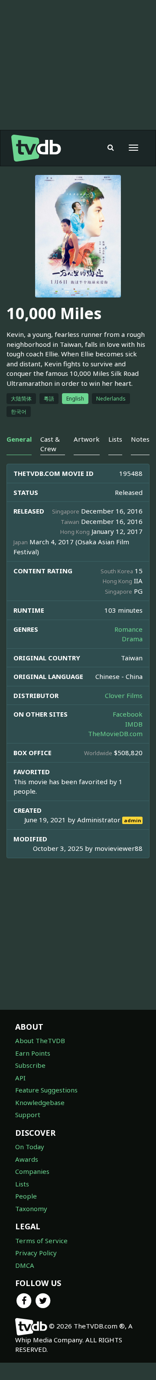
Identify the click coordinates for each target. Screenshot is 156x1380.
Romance (128, 629)
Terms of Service (41, 1240)
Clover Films (124, 695)
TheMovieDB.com (115, 733)
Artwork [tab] (87, 439)
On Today (29, 1146)
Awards (26, 1159)
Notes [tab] (140, 439)
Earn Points (32, 1053)
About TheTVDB (40, 1040)
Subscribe (30, 1065)
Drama (132, 638)
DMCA (24, 1265)
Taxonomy (31, 1208)
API (20, 1077)
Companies (32, 1171)
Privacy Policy (36, 1252)
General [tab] (19, 439)
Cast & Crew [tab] (50, 443)
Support (27, 1114)
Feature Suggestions (46, 1090)
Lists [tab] (115, 439)
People (26, 1196)
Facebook (128, 714)
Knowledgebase (40, 1102)
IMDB (134, 724)
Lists (22, 1184)
